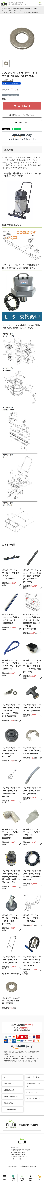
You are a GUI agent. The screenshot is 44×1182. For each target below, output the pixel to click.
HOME (4, 8)
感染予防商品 (8, 1103)
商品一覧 (10, 8)
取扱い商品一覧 (9, 1084)
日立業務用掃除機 (10, 1109)
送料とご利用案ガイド (34, 1077)
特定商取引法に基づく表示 (34, 1085)
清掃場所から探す (10, 1090)
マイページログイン (33, 1099)
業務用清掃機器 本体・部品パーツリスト (25, 8)
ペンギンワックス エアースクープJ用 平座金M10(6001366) (11, 1000)
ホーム (6, 1077)
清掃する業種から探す (11, 1096)
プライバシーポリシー (34, 1092)
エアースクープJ (21, 10)
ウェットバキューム (9, 10)
